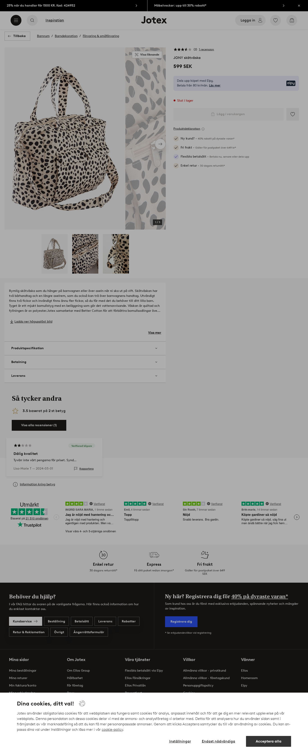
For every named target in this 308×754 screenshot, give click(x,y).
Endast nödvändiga (218, 741)
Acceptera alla (268, 741)
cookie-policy (112, 729)
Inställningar (180, 741)
